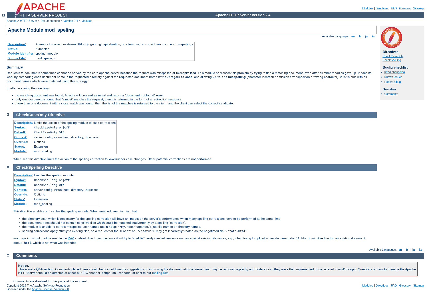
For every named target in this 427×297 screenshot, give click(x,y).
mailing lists (160, 273)
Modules (367, 8)
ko (373, 36)
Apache (11, 20)
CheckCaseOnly (393, 56)
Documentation (50, 20)
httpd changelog (394, 72)
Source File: (17, 58)
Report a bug (392, 81)
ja (366, 36)
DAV (71, 238)
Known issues (393, 77)
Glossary (405, 8)
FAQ (394, 8)
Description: (17, 44)
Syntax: (20, 127)
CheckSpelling (392, 60)
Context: (20, 137)
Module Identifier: (21, 53)
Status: (13, 49)
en (353, 36)
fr (360, 36)
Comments (391, 94)
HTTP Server (28, 20)
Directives (382, 8)
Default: (20, 132)
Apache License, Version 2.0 (50, 289)
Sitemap (418, 8)
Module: (20, 151)
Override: (21, 142)
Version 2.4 (70, 20)
